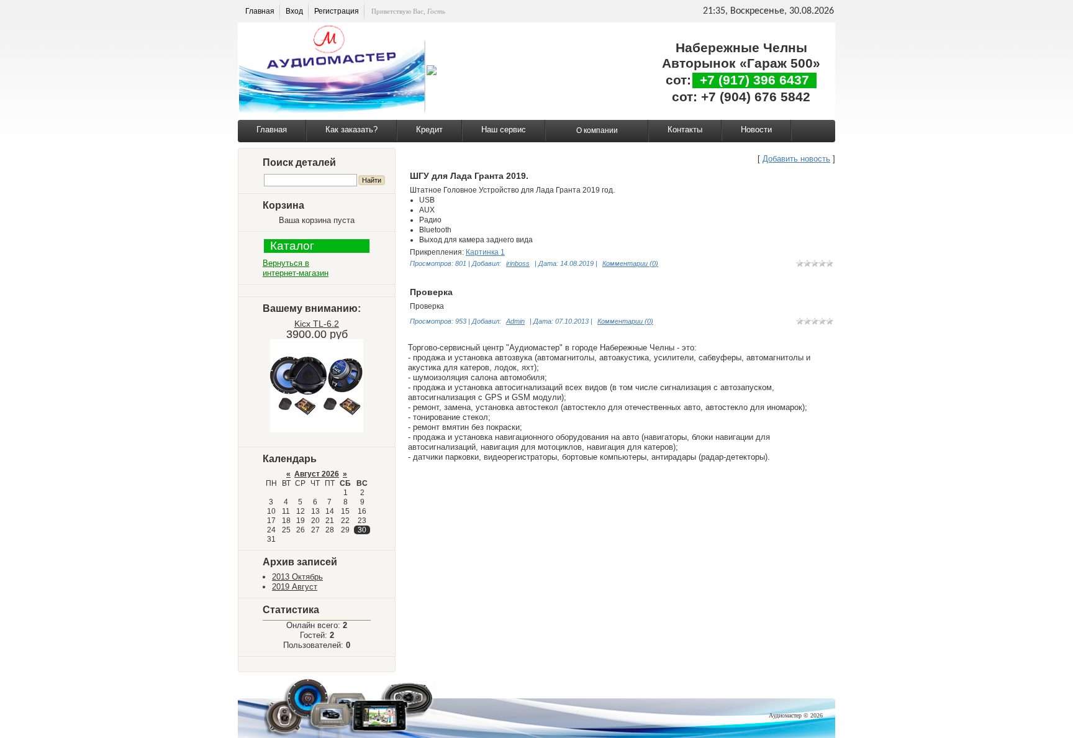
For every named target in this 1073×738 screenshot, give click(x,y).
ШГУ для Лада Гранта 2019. (469, 176)
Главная (259, 11)
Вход (294, 11)
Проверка (431, 292)
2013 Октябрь (297, 576)
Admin (515, 321)
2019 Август (294, 586)
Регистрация (336, 11)
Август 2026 (316, 474)
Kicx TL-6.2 (316, 324)
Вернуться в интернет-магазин (295, 268)
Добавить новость (796, 158)
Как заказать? (351, 129)
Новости (756, 129)
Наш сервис (503, 129)
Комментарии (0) (630, 263)
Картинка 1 (485, 252)
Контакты (685, 129)
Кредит (429, 129)
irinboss (518, 263)
